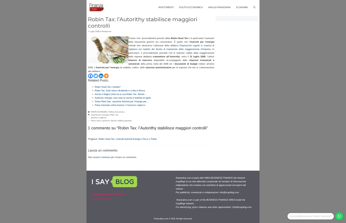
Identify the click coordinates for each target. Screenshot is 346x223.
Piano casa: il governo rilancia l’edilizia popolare (111, 121)
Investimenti (166, 7)
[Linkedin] (101, 76)
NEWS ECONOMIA (99, 112)
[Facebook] (90, 76)
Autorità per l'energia (100, 115)
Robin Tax (114, 115)
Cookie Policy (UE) (101, 199)
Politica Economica (191, 7)
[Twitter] (95, 76)
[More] (106, 76)
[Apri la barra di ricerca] (254, 7)
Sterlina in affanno (99, 118)
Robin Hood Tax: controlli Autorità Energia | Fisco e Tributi (128, 139)
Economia (242, 7)
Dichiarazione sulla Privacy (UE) (108, 194)
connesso (105, 157)
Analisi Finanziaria (219, 7)
